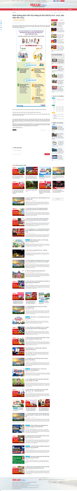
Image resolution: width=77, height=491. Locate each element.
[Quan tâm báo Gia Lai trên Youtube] (57, 1)
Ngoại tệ (53, 105)
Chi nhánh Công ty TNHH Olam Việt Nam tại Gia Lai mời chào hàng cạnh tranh (58, 143)
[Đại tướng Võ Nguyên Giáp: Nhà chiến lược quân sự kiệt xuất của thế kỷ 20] (18, 460)
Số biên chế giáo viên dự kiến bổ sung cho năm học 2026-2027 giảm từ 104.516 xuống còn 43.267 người (58, 24)
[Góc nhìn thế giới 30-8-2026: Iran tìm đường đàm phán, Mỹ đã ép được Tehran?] (54, 30)
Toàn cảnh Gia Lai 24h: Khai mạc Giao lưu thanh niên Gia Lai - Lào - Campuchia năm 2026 (36, 390)
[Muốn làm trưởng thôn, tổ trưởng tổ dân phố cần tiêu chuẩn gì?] (45, 171)
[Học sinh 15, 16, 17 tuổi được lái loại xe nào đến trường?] (18, 320)
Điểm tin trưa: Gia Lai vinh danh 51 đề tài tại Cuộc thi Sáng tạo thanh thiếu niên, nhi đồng (31, 409)
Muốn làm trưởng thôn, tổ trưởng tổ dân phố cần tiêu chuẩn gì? (45, 177)
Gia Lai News (70, 9)
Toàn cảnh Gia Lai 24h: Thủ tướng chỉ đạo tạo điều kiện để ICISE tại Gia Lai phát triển (37, 436)
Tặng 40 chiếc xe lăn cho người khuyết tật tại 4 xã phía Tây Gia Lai (58, 61)
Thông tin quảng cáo (58, 123)
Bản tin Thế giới (27, 233)
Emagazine (55, 12)
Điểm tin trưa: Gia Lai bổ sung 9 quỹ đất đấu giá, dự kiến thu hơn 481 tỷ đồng (17, 177)
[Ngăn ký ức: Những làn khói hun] (32, 185)
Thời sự (16, 9)
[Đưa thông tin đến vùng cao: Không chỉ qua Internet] (44, 296)
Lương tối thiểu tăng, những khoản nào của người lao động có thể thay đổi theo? (36, 426)
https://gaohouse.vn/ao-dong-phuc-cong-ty (58, 199)
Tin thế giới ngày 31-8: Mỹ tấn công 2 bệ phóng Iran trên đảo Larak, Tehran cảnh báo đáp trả (31, 178)
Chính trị (23, 9)
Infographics (59, 12)
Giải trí (57, 9)
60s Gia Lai (27, 251)
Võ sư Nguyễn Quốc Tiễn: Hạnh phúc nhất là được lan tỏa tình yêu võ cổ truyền (37, 380)
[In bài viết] (1, 30)
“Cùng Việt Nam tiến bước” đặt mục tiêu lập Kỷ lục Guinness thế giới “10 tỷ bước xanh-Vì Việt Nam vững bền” (37, 415)
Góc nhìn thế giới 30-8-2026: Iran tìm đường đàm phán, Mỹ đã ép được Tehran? (58, 30)
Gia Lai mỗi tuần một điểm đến (29, 272)
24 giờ (26, 211)
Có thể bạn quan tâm (19, 165)
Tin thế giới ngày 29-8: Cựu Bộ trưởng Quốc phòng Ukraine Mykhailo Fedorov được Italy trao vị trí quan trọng (57, 48)
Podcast (63, 12)
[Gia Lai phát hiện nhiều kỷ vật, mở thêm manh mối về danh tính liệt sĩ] (59, 171)
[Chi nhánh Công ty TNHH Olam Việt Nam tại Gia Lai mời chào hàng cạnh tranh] (54, 143)
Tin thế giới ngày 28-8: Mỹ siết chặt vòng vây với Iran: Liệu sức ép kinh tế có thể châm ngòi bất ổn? (31, 302)
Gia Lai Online (19, 480)
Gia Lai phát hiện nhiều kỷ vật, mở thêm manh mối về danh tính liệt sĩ (58, 177)
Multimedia (14, 12)
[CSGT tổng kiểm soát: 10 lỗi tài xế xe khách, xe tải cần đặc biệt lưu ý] (18, 372)
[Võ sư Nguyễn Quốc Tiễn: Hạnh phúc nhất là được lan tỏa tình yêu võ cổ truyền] (18, 382)
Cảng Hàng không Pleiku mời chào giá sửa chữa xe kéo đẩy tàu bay (58, 128)
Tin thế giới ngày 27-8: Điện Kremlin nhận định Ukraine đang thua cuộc (36, 348)
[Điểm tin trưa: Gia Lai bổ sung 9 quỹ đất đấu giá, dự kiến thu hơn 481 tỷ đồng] (18, 171)
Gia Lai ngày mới (27, 200)
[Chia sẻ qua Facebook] (1, 21)
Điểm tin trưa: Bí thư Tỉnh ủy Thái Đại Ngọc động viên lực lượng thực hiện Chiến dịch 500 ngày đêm (37, 219)
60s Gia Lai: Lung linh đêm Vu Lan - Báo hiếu (37, 250)
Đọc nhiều (54, 20)
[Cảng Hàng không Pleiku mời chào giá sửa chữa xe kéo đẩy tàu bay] (54, 128)
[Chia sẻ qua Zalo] (1, 23)
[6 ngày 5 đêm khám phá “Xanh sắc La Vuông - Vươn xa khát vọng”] (18, 310)
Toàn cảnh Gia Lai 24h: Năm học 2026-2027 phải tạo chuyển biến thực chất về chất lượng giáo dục (37, 328)
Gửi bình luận (47, 154)
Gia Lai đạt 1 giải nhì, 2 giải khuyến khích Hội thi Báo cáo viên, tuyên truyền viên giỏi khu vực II (58, 89)
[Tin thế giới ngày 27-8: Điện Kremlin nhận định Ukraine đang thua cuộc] (18, 351)
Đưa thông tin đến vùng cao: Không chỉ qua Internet (44, 302)
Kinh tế (34, 9)
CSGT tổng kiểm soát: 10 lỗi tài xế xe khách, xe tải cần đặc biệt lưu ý (36, 369)
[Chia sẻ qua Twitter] (1, 25)
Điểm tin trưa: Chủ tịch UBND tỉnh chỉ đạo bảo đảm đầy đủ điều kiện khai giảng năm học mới (37, 467)
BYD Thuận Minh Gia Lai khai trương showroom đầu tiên (57, 157)
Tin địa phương (57, 54)
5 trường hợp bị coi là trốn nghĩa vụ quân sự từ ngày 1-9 (18, 409)
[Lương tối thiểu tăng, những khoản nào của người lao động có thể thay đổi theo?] (18, 429)
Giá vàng (53, 112)
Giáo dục (37, 9)
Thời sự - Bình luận (29, 9)
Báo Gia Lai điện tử (38, 5)
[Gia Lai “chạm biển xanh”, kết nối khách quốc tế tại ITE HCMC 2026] (54, 36)
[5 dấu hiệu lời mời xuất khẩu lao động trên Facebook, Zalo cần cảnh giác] (18, 450)
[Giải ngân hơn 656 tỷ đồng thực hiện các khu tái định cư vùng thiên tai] (18, 362)
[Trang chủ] (13, 9)
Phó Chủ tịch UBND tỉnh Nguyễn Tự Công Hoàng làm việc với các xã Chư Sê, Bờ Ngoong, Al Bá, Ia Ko (58, 69)
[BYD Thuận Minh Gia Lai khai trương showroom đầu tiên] (54, 157)
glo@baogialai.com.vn (17, 484)
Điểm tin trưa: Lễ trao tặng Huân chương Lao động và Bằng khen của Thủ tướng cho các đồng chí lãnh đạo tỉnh (18, 302)
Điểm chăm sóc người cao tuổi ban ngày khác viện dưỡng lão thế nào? (36, 240)
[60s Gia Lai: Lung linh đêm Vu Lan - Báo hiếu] (18, 254)
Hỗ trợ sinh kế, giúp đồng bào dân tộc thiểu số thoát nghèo (61, 76)
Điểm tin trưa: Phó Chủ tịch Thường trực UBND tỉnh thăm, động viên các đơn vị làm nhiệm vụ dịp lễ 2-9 (44, 192)
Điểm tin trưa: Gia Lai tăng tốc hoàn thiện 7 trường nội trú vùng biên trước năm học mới (37, 338)
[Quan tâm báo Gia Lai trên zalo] (56, 1)
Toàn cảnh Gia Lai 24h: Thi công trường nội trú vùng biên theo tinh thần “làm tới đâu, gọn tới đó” (36, 209)
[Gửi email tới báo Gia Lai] (59, 1)
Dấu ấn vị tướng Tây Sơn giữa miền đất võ (36, 270)
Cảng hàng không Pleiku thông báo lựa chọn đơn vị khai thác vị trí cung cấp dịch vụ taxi (58, 150)
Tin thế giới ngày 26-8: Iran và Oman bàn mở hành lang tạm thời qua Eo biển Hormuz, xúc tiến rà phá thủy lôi (44, 409)
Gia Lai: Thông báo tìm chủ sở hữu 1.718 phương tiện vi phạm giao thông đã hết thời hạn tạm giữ (58, 136)
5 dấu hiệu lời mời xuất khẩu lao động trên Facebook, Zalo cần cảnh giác (37, 447)
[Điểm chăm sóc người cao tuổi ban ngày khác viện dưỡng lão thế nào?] (18, 243)
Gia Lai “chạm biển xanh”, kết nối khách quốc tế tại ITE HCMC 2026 (60, 36)
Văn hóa (53, 9)
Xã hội (60, 9)
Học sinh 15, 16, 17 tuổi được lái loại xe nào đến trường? (37, 317)
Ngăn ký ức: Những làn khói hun (31, 191)
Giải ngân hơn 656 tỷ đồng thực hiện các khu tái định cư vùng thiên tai (36, 359)
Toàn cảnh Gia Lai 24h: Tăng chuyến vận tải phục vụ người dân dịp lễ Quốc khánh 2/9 (57, 41)
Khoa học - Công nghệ (47, 9)
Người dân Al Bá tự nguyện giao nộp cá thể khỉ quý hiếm (61, 82)
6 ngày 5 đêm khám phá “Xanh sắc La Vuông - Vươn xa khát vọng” (36, 307)
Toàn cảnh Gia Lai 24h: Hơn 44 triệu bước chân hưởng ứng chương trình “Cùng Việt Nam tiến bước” (18, 192)
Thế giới (19, 9)
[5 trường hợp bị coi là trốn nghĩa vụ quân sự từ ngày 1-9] (18, 403)
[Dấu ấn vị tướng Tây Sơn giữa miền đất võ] (18, 274)
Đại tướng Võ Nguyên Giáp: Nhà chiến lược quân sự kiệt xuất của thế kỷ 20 (37, 457)
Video (52, 12)
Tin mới (61, 20)
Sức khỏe (41, 9)
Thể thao (63, 9)
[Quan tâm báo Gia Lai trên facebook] (54, 1)
